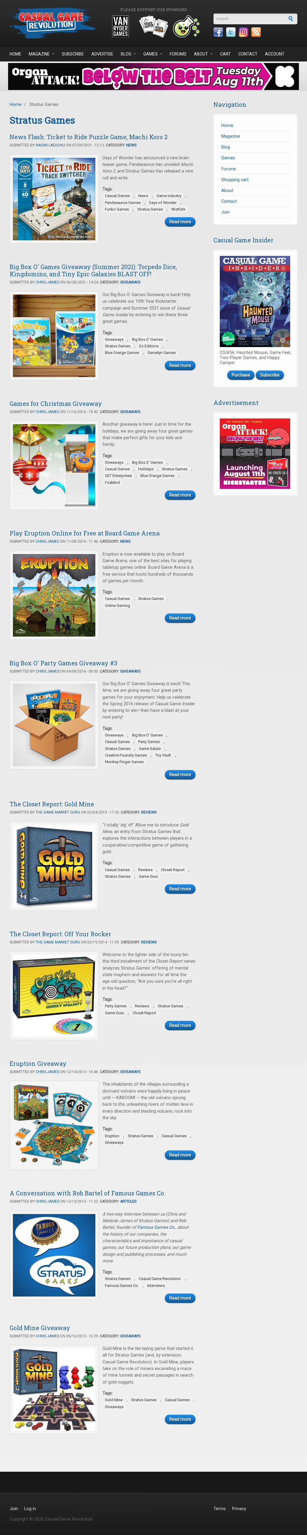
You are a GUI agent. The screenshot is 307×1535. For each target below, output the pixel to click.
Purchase (241, 375)
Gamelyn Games (162, 352)
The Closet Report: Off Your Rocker (60, 934)
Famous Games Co (155, 1227)
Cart (225, 54)
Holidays (146, 469)
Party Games (149, 741)
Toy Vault (163, 755)
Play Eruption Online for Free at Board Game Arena (84, 533)
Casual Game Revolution (160, 1278)
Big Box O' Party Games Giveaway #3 (63, 663)
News (131, 145)
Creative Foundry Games (126, 755)
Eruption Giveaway (38, 1063)
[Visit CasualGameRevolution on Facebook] (218, 32)
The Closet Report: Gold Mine (52, 804)
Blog (126, 54)
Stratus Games (150, 209)
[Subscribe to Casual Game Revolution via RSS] (256, 32)
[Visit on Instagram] (243, 32)
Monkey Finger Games (124, 762)
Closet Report (173, 870)
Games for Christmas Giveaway (56, 403)
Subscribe (73, 54)
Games (150, 54)
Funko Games (117, 209)
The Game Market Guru (58, 812)
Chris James (47, 282)
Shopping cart (235, 179)
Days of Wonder (163, 202)
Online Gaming (117, 605)
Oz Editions (149, 346)
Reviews (148, 812)
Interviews (156, 1285)
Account (275, 54)
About (201, 54)
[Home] (55, 22)
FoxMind (112, 482)
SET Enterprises (118, 475)
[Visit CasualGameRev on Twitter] (231, 32)
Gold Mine (114, 1400)
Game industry (168, 195)
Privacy (239, 1508)
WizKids (178, 209)
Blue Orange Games (122, 352)
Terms (219, 1508)
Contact (248, 54)
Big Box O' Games (147, 339)
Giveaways (130, 282)
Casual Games (117, 195)
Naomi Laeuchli (50, 145)
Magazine (39, 54)
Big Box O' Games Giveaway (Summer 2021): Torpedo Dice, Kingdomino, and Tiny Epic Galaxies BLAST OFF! (93, 270)
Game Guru (148, 876)
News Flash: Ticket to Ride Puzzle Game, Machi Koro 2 (89, 137)
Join (225, 212)
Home (15, 54)
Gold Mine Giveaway (40, 1328)
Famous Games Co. (122, 1285)
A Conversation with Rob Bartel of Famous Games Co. (87, 1193)
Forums (178, 54)
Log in (30, 1508)
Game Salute (150, 748)
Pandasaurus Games (123, 202)
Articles (128, 1201)
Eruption (112, 1136)
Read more (180, 221)
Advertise (102, 54)
